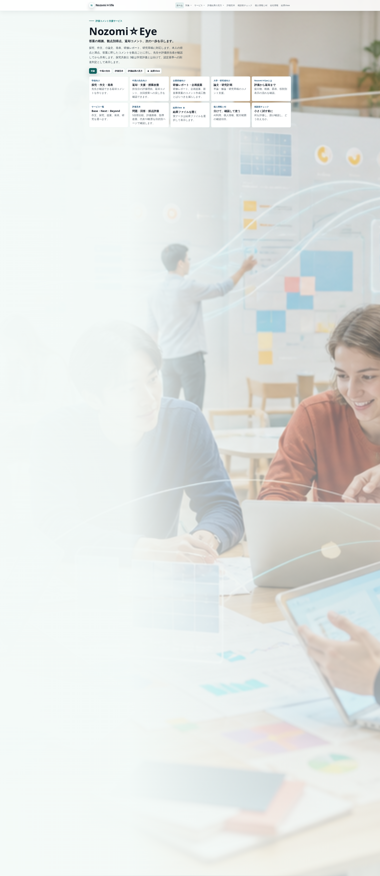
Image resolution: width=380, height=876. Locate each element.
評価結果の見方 (214, 5)
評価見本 (231, 5)
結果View (285, 5)
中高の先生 (105, 70)
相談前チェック (245, 5)
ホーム (179, 5)
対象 (187, 5)
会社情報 (274, 5)
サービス (198, 5)
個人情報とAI (261, 5)
